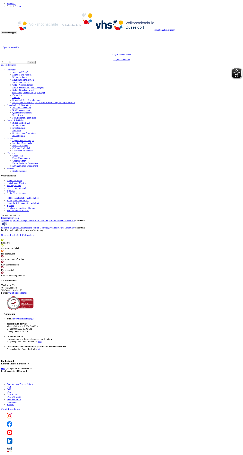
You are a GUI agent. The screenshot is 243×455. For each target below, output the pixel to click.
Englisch (14, 220)
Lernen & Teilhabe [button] (15, 120)
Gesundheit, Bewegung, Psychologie (28, 92)
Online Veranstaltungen (22, 85)
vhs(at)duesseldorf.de (17, 293)
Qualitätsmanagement (22, 113)
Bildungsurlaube (19, 77)
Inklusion (16, 130)
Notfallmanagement (21, 110)
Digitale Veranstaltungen (23, 140)
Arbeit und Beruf (20, 72)
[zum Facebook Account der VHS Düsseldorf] (9, 426)
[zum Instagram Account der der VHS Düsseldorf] (9, 417)
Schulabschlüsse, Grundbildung (26, 100)
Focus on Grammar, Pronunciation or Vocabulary (53, 220)
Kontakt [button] (10, 168)
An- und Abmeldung (21, 107)
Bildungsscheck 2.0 (21, 123)
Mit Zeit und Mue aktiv (18, 210)
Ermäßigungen (18, 128)
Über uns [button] (11, 153)
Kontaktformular (19, 171)
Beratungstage (18, 135)
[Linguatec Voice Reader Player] (10, 224)
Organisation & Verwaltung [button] (19, 105)
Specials (16, 97)
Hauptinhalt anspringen (164, 30)
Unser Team (17, 156)
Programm (5, 218)
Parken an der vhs (20, 145)
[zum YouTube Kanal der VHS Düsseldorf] (9, 434)
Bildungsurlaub (19, 125)
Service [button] (10, 138)
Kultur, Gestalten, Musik (23, 90)
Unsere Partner (19, 161)
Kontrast (11, 3)
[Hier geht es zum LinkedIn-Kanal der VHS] (10, 443)
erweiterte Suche (8, 65)
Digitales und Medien (22, 75)
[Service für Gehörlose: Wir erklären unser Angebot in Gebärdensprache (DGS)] (3, 44)
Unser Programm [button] (8, 175)
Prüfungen (17, 95)
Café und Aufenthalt (21, 148)
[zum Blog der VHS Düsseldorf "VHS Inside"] (9, 451)
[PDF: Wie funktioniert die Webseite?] (3, 38)
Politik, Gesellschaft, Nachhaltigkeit (28, 87)
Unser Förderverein (21, 158)
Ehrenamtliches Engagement (25, 166)
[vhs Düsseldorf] (77, 30)
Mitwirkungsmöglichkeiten (24, 118)
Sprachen (20, 82)
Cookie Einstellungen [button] (10, 409)
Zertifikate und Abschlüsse (24, 133)
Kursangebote (24, 220)
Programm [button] (11, 69)
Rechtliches (17, 115)
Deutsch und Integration (23, 80)
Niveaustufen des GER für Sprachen (17, 235)
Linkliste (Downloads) (22, 143)
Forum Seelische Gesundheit (25, 163)
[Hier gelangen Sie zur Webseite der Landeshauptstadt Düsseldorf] (21, 379)
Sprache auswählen (11, 47)
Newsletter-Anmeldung (22, 150)
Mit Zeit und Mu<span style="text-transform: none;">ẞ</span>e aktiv (43, 102)
